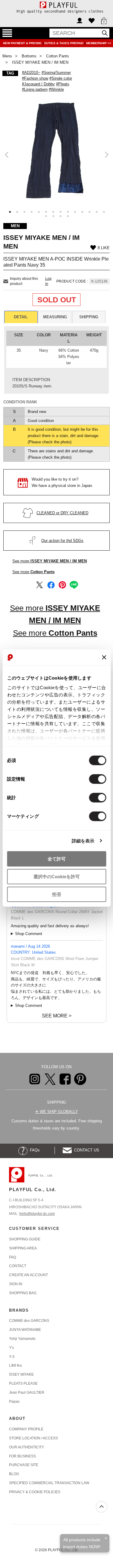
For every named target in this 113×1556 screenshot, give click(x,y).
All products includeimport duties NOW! (81, 1543)
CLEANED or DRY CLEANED (62, 513)
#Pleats (62, 84)
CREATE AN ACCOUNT (28, 1275)
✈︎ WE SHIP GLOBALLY (56, 1111)
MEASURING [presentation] (55, 317)
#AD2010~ (31, 72)
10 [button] (75, 212)
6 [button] (46, 212)
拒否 (56, 894)
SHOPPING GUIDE (24, 1239)
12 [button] (89, 212)
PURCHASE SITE (23, 1465)
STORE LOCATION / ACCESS (33, 1438)
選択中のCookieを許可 (56, 876)
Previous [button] (7, 154)
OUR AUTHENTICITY (26, 1447)
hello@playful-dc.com (37, 1214)
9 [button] (68, 212)
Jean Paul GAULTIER (26, 1392)
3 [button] (24, 212)
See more (49, 561)
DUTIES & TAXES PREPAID (64, 43)
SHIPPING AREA (23, 1248)
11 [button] (82, 212)
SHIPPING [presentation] (88, 317)
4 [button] (32, 212)
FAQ (12, 1257)
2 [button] (17, 212)
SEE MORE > (56, 1015)
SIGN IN (15, 1284)
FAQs (33, 1150)
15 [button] (46, 216)
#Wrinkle (56, 89)
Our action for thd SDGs (62, 540)
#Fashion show (35, 78)
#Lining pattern (35, 89)
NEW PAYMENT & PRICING (22, 43)
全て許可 (57, 858)
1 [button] (10, 212)
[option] (56, 150)
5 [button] (39, 212)
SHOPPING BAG (22, 1293)
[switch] (97, 779)
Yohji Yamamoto (22, 1339)
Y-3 (11, 1357)
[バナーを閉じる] (104, 657)
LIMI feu (15, 1365)
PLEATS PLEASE (23, 1383)
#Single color (60, 78)
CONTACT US (85, 1150)
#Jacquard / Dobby (38, 84)
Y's (11, 1348)
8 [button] (60, 212)
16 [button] (53, 216)
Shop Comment (28, 933)
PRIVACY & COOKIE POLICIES (34, 1492)
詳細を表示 (83, 840)
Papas (14, 1401)
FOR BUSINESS (22, 1456)
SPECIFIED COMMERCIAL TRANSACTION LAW (49, 1483)
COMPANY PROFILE (26, 1429)
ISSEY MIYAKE (21, 1374)
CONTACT (17, 1266)
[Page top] (101, 1506)
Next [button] (106, 154)
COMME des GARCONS (29, 1321)
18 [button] (68, 216)
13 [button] (97, 212)
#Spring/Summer (56, 72)
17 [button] (60, 216)
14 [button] (104, 212)
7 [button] (53, 212)
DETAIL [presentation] (21, 317)
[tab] (20, 317)
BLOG (14, 1474)
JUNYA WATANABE (25, 1330)
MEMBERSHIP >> (98, 43)
